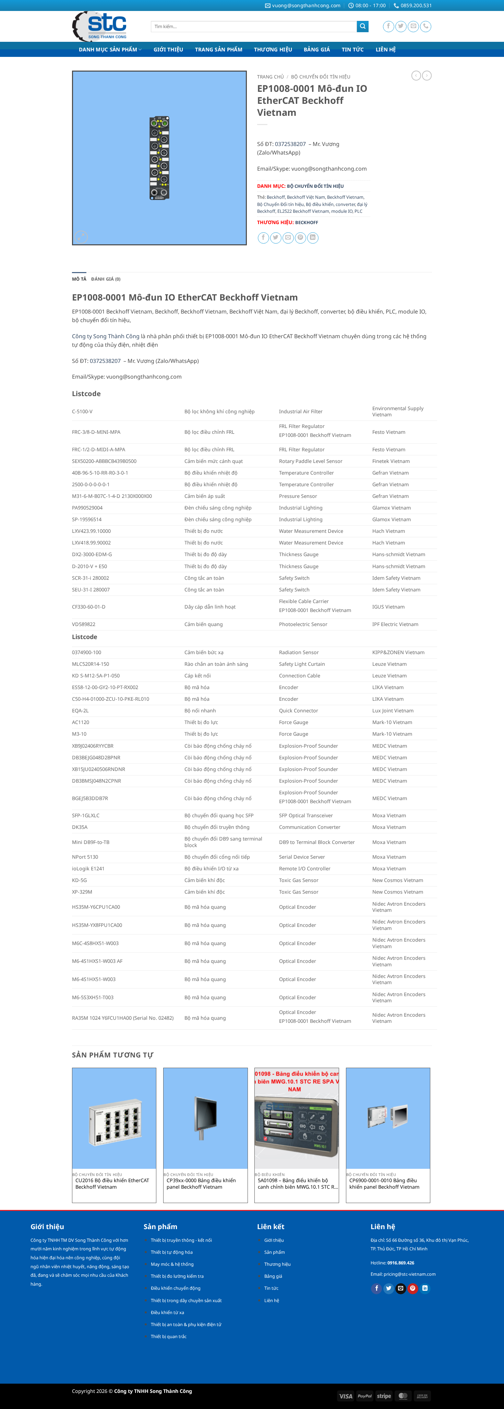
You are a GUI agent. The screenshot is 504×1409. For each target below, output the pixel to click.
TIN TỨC (353, 49)
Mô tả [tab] (79, 279)
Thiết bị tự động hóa (172, 1252)
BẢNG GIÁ (317, 49)
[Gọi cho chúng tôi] (425, 26)
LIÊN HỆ (386, 49)
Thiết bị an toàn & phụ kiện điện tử (186, 1324)
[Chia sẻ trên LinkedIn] (313, 238)
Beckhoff (276, 197)
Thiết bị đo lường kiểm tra (177, 1276)
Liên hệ (271, 1300)
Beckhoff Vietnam (345, 197)
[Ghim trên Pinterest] (300, 238)
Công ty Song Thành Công (106, 336)
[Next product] (416, 75)
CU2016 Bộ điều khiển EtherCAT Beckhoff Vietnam (112, 1183)
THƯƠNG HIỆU (273, 49)
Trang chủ (270, 76)
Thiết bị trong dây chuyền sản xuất (186, 1300)
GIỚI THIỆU (168, 49)
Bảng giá (273, 1276)
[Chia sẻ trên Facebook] (263, 238)
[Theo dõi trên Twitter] (401, 26)
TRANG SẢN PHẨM (218, 49)
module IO (341, 211)
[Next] (430, 1138)
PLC (358, 211)
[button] (81, 237)
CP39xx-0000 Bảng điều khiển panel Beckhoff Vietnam (201, 1183)
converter (345, 204)
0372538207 (290, 144)
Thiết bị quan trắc (169, 1336)
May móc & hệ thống (172, 1264)
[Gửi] (363, 27)
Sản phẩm (274, 1252)
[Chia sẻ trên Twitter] (275, 238)
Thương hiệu (277, 1264)
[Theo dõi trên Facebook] (388, 26)
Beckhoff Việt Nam (306, 197)
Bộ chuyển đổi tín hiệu (320, 76)
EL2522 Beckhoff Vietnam (303, 211)
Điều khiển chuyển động (176, 1288)
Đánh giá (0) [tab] (105, 279)
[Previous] (72, 1138)
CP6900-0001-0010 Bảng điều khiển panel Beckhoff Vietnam (384, 1183)
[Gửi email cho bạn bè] (288, 238)
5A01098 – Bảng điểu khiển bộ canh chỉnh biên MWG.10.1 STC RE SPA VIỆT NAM (297, 1183)
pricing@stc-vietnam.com (410, 1274)
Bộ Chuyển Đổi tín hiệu (280, 204)
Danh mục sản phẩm (108, 49)
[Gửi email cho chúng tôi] (413, 26)
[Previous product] (427, 75)
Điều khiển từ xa (167, 1312)
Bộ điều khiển (320, 204)
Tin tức (271, 1288)
